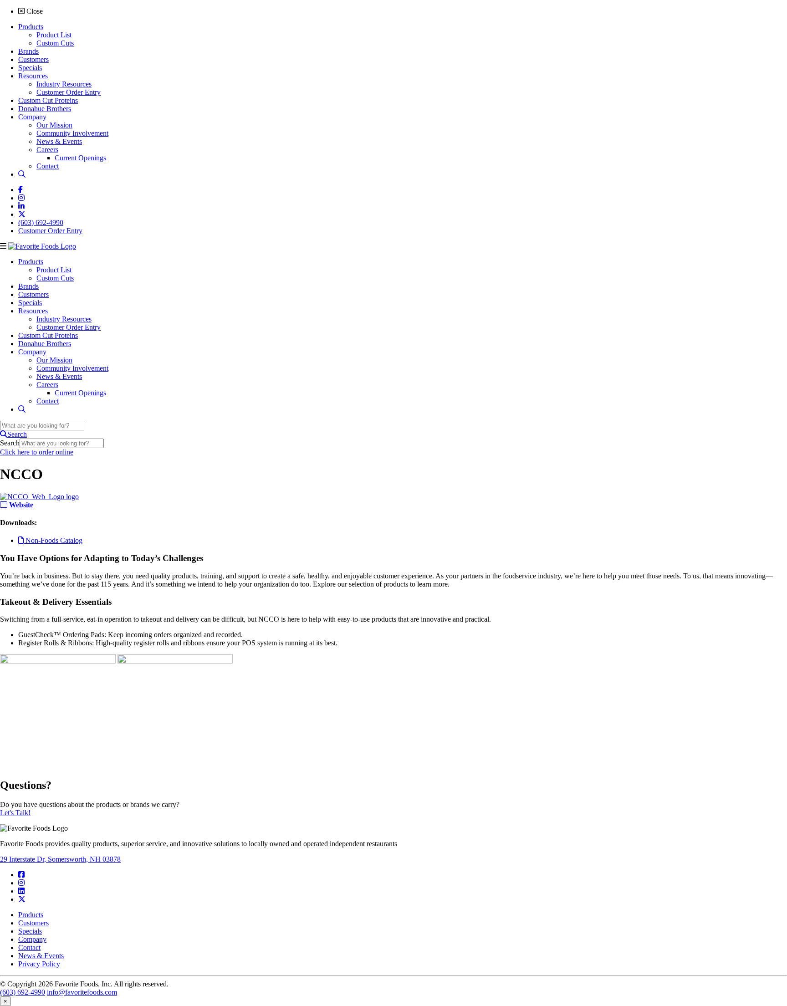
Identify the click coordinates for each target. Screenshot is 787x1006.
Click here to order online (36, 452)
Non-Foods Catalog (53, 540)
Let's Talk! (15, 813)
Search (10, 443)
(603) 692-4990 (22, 992)
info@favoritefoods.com (82, 992)
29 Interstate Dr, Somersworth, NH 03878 (60, 859)
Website (20, 505)
